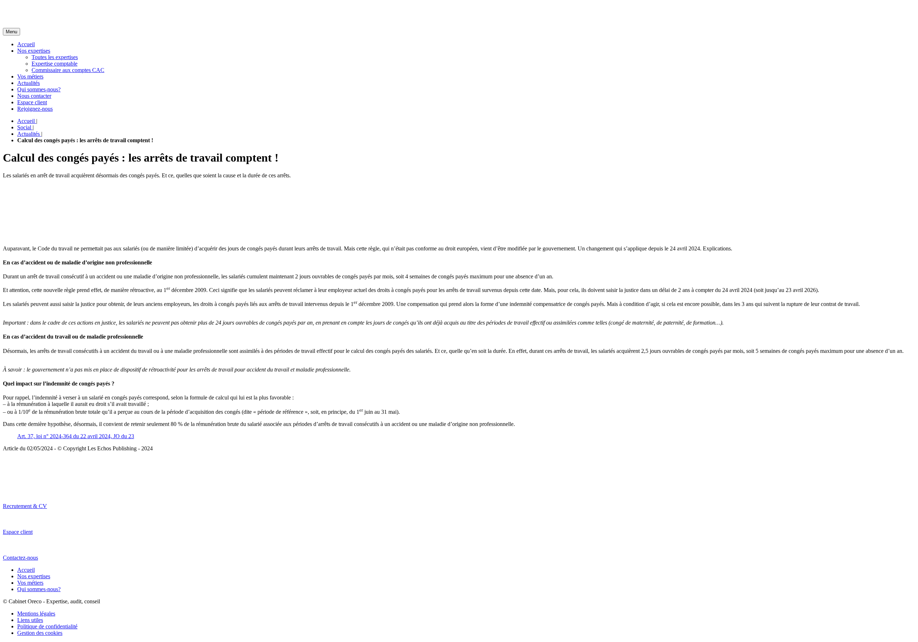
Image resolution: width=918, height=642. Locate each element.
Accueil (26, 44)
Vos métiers (30, 76)
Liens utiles (30, 620)
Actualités (28, 83)
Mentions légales (36, 613)
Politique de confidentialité (47, 626)
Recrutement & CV (25, 506)
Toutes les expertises (55, 57)
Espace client (32, 102)
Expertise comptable (54, 64)
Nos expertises (33, 51)
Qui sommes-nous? (39, 89)
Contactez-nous (20, 558)
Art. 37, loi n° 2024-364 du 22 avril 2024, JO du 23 (75, 436)
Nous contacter (34, 96)
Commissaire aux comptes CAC (68, 70)
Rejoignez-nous (35, 109)
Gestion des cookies (39, 633)
